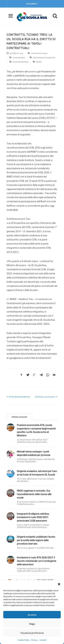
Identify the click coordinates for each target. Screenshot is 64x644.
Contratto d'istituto (20, 62)
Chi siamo (31, 3)
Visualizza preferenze (32, 632)
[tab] (19, 416)
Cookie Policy (24, 640)
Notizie (39, 62)
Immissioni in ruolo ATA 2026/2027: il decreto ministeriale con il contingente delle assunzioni (36, 561)
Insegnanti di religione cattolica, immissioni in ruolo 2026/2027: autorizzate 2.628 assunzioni (33, 517)
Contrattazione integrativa (44, 57)
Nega (32, 623)
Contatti (42, 640)
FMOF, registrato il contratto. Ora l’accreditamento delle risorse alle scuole (34, 494)
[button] (59, 584)
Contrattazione (19, 57)
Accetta (32, 614)
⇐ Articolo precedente (18, 396)
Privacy (34, 640)
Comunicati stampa (39, 53)
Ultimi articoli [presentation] (19, 416)
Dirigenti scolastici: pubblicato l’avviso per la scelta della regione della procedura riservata (36, 540)
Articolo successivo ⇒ (46, 396)
